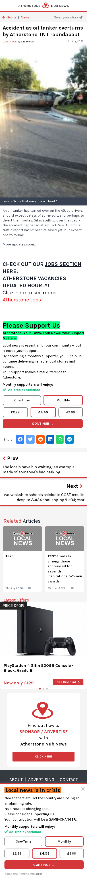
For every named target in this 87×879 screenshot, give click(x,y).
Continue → (43, 423)
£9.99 (70, 412)
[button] (40, 689)
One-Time (22, 400)
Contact (69, 779)
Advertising (41, 779)
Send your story (66, 17)
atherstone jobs (22, 300)
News (25, 17)
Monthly (63, 400)
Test (9, 556)
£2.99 (15, 412)
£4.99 (43, 412)
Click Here (43, 756)
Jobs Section (63, 264)
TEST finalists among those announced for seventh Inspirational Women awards (65, 568)
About (16, 779)
